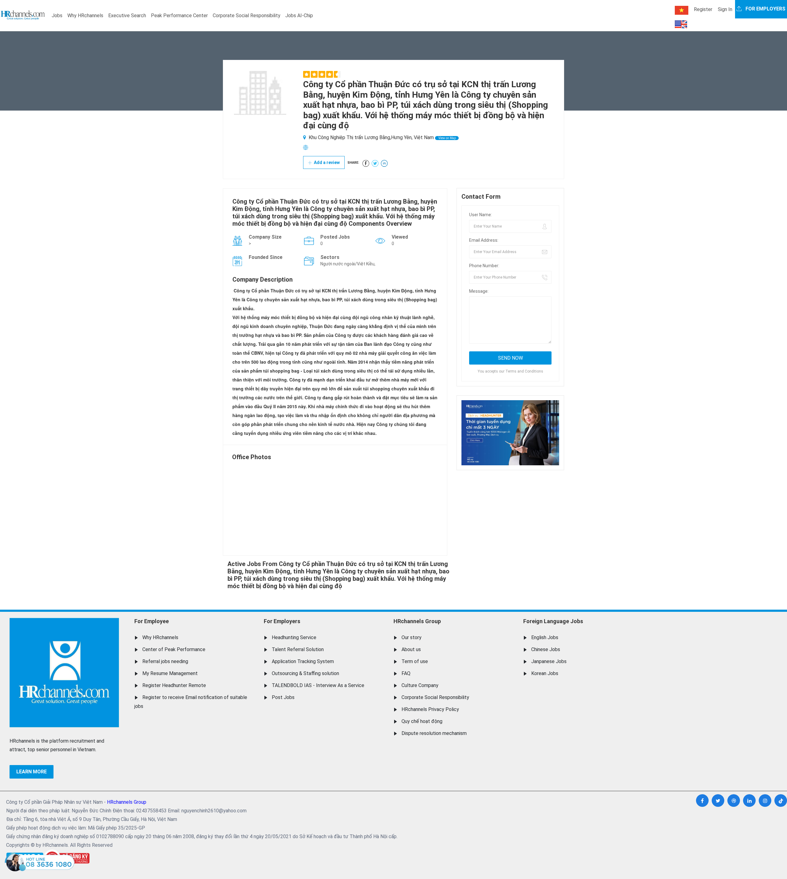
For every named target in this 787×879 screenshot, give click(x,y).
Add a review (326, 162)
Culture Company (419, 685)
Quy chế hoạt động (421, 721)
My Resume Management (170, 673)
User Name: (480, 214)
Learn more (31, 772)
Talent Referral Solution (298, 649)
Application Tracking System (303, 661)
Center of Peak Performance (173, 649)
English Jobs (544, 637)
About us (411, 649)
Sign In (725, 9)
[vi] (681, 10)
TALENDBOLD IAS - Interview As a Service (318, 685)
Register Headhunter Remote (174, 685)
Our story (411, 637)
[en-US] (681, 24)
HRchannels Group (417, 621)
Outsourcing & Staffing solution (305, 673)
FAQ (405, 673)
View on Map (447, 138)
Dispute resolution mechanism (434, 733)
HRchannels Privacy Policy (430, 709)
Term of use (414, 661)
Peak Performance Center (179, 15)
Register (703, 9)
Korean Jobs (544, 673)
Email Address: (483, 240)
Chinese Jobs (545, 649)
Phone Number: (484, 265)
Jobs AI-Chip (299, 15)
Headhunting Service (294, 637)
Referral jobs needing (165, 661)
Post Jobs (283, 697)
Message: (478, 291)
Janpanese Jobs (549, 661)
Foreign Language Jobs (553, 621)
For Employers (282, 621)
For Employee (151, 621)
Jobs (57, 15)
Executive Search (127, 15)
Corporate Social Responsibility (246, 15)
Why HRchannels (85, 15)
